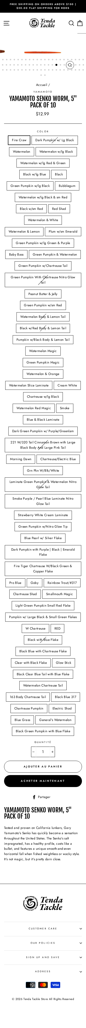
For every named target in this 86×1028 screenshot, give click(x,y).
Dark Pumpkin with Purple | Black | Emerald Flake (43, 552)
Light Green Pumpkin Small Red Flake (43, 605)
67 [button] (41, 75)
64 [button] (76, 70)
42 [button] (76, 65)
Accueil (41, 84)
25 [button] (11, 65)
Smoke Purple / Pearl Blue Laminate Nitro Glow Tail (43, 501)
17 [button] (64, 60)
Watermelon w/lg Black (56, 151)
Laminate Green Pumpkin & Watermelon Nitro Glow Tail (43, 484)
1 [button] (3, 60)
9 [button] (34, 60)
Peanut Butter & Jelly (42, 293)
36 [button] (53, 65)
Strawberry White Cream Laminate (43, 515)
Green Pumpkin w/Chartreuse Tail (43, 265)
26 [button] (14, 65)
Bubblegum (67, 185)
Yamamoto (42, 92)
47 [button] (11, 70)
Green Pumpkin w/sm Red (43, 305)
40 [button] (68, 65)
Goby (34, 582)
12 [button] (45, 60)
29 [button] (26, 65)
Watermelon (21, 151)
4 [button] (15, 60)
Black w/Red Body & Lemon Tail (43, 328)
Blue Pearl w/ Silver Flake (43, 538)
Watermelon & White (43, 220)
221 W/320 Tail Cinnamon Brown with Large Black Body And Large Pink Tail (43, 445)
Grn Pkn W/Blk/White (43, 470)
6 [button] (22, 60)
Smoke (65, 408)
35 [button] (49, 65)
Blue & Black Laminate (43, 419)
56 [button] (45, 70)
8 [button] (30, 60)
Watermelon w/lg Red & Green (42, 163)
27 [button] (18, 65)
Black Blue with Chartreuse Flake (43, 651)
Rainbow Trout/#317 (62, 582)
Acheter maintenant (43, 781)
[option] (43, 6)
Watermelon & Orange (43, 373)
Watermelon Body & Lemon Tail (43, 316)
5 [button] (18, 60)
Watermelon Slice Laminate (29, 385)
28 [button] (22, 65)
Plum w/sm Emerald (63, 231)
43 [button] (80, 65)
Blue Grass (22, 719)
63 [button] (72, 70)
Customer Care (43, 928)
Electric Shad (62, 708)
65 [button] (80, 70)
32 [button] (37, 65)
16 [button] (60, 60)
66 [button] (83, 70)
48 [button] (15, 70)
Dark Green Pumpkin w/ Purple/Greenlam (43, 431)
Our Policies (43, 943)
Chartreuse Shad (25, 594)
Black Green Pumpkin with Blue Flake (43, 731)
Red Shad (59, 208)
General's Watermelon (55, 719)
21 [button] (80, 60)
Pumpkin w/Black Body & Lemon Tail (43, 339)
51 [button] (26, 70)
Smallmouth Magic (59, 594)
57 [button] (49, 70)
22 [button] (83, 60)
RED (57, 628)
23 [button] (3, 65)
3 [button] (11, 60)
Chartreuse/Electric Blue (58, 459)
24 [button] (7, 65)
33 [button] (41, 65)
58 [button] (53, 70)
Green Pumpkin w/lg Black (30, 185)
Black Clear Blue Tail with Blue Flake (43, 674)
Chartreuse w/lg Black (43, 396)
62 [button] (68, 70)
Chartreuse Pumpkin (28, 708)
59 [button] (57, 70)
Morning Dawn (20, 459)
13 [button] (49, 60)
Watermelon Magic (43, 350)
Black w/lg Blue (34, 174)
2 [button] (7, 60)
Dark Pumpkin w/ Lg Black (54, 140)
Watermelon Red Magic (33, 408)
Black (59, 174)
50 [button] (22, 70)
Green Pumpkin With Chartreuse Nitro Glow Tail (43, 280)
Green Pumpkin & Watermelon (55, 254)
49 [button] (18, 70)
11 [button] (41, 60)
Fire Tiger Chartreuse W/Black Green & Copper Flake (43, 569)
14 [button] (53, 60)
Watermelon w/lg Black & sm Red (43, 197)
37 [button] (56, 65)
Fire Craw (19, 140)
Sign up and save (43, 957)
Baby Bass (16, 254)
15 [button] (57, 60)
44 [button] (84, 65)
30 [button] (30, 65)
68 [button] (45, 75)
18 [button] (68, 60)
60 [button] (60, 70)
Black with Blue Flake (43, 639)
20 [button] (76, 60)
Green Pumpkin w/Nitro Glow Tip (43, 526)
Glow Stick (63, 662)
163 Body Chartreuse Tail (28, 696)
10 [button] (38, 60)
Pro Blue (15, 582)
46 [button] (7, 70)
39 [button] (65, 65)
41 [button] (72, 65)
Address (43, 971)
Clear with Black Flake (31, 662)
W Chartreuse (35, 628)
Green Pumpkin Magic (43, 362)
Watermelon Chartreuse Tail (43, 685)
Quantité (43, 742)
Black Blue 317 (65, 696)
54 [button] (38, 70)
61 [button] (64, 70)
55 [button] (41, 70)
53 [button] (34, 70)
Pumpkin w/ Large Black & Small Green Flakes (43, 617)
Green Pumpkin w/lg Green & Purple (43, 242)
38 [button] (61, 65)
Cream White (67, 385)
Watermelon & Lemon (24, 231)
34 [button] (45, 65)
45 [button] (3, 70)
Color (43, 131)
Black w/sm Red (31, 208)
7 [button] (26, 60)
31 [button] (33, 65)
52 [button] (30, 70)
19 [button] (72, 60)
